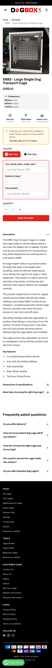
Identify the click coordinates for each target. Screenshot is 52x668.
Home (5, 19)
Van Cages (8, 498)
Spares (6, 526)
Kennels (6, 517)
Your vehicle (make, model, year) (21, 164)
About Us (7, 574)
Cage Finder (8, 548)
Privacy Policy (9, 609)
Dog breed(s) (12, 188)
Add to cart (26, 218)
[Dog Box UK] (26, 10)
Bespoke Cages (10, 552)
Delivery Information (12, 593)
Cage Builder (9, 543)
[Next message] (40, 2)
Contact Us (8, 569)
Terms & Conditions (12, 623)
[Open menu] (5, 10)
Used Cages (8, 508)
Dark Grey (32, 154)
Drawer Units (9, 512)
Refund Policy (9, 614)
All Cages (16, 19)
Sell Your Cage (10, 588)
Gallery (6, 579)
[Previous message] (11, 2)
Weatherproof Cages (12, 503)
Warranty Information (12, 597)
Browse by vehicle (11, 557)
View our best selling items (26, 3)
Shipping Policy (10, 619)
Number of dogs (13, 176)
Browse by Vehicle (11, 531)
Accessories (8, 522)
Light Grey (13, 154)
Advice (6, 583)
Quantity (8, 203)
